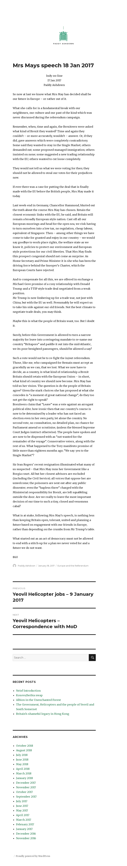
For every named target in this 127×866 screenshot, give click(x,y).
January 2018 (24, 778)
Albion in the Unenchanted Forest (38, 700)
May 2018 (22, 764)
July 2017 (21, 801)
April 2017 (22, 815)
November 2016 (26, 838)
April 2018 (23, 768)
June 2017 (22, 805)
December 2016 (26, 833)
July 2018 (22, 755)
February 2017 (25, 824)
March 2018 (23, 773)
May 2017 (22, 810)
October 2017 (24, 792)
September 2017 (26, 796)
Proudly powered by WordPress (33, 856)
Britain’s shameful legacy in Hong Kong (42, 713)
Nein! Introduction (28, 690)
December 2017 (26, 782)
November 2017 (26, 787)
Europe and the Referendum (73, 565)
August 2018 (24, 750)
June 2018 (22, 759)
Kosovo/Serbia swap (29, 695)
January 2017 (24, 829)
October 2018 (24, 745)
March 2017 (23, 819)
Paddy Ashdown (26, 565)
